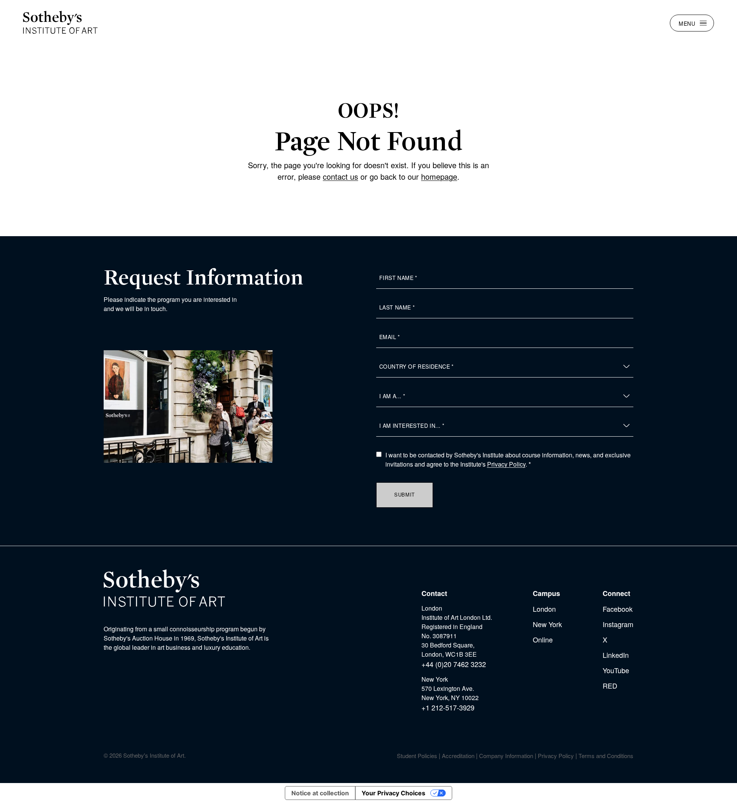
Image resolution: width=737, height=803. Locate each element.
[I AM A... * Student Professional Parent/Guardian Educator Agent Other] (504, 396)
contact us (340, 176)
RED (610, 685)
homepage (439, 176)
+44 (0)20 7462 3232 (453, 664)
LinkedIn (616, 655)
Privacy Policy (506, 464)
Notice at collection (320, 793)
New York (547, 624)
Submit (404, 494)
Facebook (618, 609)
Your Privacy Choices (393, 793)
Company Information (506, 756)
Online (543, 639)
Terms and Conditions (605, 756)
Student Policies (417, 756)
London (544, 609)
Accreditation (458, 756)
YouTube (616, 670)
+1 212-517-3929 (447, 707)
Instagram (618, 624)
